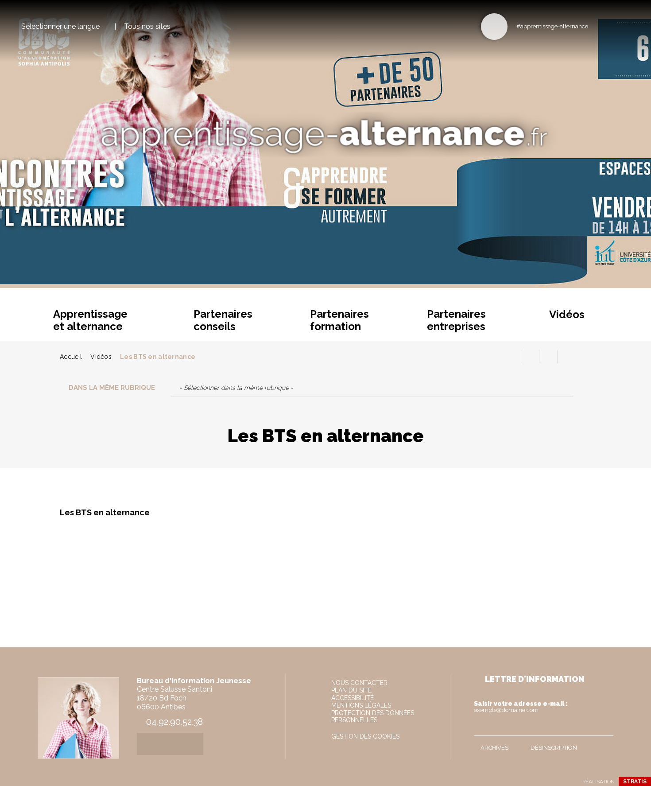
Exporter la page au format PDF (530, 356)
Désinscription (554, 747)
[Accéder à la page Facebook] (597, 26)
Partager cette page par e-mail (548, 356)
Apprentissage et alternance (90, 320)
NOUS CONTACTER (359, 682)
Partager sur (566, 356)
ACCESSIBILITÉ (352, 697)
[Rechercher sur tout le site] (494, 26)
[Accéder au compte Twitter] (612, 26)
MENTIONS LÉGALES (361, 705)
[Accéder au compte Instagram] (627, 26)
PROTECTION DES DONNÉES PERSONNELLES (372, 716)
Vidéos (567, 314)
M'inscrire (604, 727)
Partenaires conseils (223, 320)
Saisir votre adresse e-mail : (521, 706)
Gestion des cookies (365, 736)
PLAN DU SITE (351, 690)
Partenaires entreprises (456, 320)
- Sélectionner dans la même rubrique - (236, 387)
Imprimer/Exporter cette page (512, 356)
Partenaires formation (339, 320)
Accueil (71, 356)
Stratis (635, 781)
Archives (494, 747)
